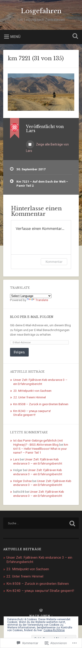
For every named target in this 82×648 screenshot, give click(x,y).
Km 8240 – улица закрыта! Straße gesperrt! (32, 413)
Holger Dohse (22, 481)
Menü (15, 36)
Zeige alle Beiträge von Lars (47, 148)
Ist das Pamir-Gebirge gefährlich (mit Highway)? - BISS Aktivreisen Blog (38, 442)
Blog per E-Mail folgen (31, 317)
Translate (41, 300)
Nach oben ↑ (41, 616)
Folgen (19, 352)
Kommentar (54, 262)
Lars (16, 459)
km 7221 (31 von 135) (36, 58)
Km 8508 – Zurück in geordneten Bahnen (40, 404)
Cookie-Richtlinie (54, 630)
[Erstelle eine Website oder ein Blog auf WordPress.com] (41, 610)
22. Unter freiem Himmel (29, 397)
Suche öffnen (74, 36)
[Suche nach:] (41, 523)
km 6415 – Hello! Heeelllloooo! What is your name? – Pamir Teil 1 (40, 448)
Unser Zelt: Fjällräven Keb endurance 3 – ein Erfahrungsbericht (40, 382)
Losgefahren (41, 11)
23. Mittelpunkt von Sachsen (32, 390)
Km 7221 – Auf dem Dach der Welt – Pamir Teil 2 (42, 183)
